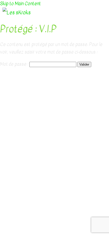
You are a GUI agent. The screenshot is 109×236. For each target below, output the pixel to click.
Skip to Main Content (20, 3)
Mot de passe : (14, 64)
